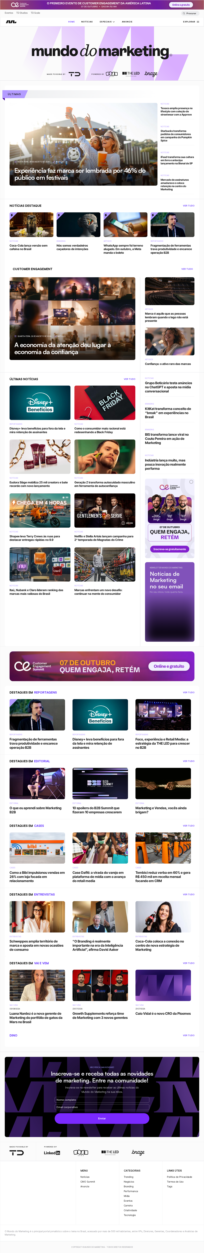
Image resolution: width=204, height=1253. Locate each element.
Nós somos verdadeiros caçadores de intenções (117, 94)
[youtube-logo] (22, 1171)
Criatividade (130, 1210)
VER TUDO (188, 205)
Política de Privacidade (179, 1176)
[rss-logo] (27, 1171)
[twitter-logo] (12, 1171)
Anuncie (84, 1186)
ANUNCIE (127, 22)
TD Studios (22, 12)
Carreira (128, 1205)
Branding (129, 1186)
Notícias (85, 1176)
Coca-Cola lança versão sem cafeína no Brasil (54, 94)
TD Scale (35, 12)
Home (71, 22)
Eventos (9, 12)
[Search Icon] (190, 13)
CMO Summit (87, 1181)
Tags (169, 1186)
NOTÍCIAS (87, 22)
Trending (128, 1176)
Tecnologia (130, 1215)
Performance (131, 1191)
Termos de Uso (175, 1181)
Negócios (129, 1181)
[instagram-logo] (7, 1171)
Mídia (127, 1195)
